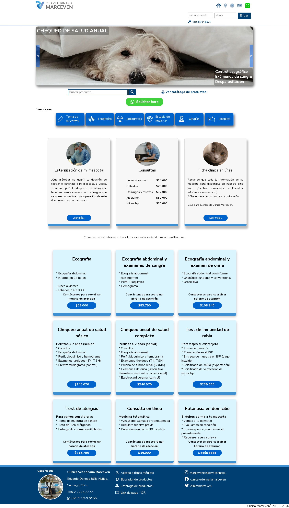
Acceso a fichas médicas (136, 473)
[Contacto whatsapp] (247, 6)
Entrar (244, 15)
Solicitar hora (146, 101)
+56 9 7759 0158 (83, 498)
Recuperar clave (201, 22)
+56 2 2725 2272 (80, 492)
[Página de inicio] (218, 5)
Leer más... (79, 218)
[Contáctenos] (239, 5)
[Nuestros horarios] (232, 5)
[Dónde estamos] (225, 5)
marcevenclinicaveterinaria (206, 473)
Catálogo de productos (136, 486)
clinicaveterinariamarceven (207, 479)
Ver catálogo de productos (185, 92)
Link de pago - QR (132, 493)
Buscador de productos (136, 479)
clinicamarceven (200, 486)
